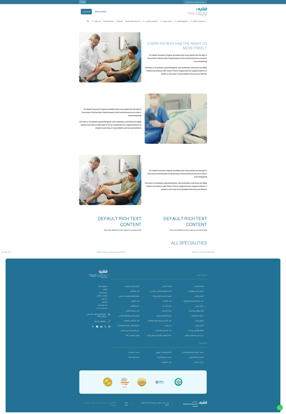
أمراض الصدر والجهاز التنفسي (128, 316)
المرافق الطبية (102, 286)
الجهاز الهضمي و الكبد (196, 330)
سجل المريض (6, 252)
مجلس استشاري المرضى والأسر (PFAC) (110, 252)
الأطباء (105, 289)
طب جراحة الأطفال (132, 311)
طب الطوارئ (166, 362)
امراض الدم (200, 321)
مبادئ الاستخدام (102, 308)
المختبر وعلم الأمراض (196, 357)
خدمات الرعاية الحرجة (164, 357)
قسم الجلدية (167, 306)
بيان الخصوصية (102, 305)
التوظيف (119, 21)
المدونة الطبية (108, 21)
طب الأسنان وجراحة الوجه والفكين (159, 321)
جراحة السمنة (166, 311)
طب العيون (135, 301)
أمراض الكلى (199, 325)
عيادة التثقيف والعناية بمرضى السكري (158, 335)
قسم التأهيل (134, 306)
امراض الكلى (199, 306)
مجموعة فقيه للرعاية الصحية (195, 2)
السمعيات (167, 325)
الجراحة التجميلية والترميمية (161, 296)
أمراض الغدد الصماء (132, 286)
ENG (82, 2)
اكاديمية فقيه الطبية (132, 21)
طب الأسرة (167, 301)
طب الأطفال (134, 291)
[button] (198, 21)
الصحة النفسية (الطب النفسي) (160, 291)
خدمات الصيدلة (133, 352)
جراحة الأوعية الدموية (163, 316)
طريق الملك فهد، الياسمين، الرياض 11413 (96, 315)
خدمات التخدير (199, 362)
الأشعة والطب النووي (163, 352)
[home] (197, 11)
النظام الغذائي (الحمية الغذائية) (128, 325)
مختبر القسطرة (133, 357)
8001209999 (100, 321)
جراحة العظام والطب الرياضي (129, 296)
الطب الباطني (166, 286)
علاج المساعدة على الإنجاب (129, 330)
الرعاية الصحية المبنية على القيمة (203, 252)
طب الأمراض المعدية (131, 321)
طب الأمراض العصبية (163, 330)
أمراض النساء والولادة (196, 291)
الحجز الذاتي (86, 11)
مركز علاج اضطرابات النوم (194, 335)
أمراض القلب (199, 296)
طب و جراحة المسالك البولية (193, 301)
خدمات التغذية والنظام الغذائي (193, 352)
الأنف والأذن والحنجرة (196, 311)
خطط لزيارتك (103, 292)
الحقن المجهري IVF (132, 335)
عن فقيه (104, 299)
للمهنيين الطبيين (102, 296)
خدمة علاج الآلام (198, 316)
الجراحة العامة (199, 286)
